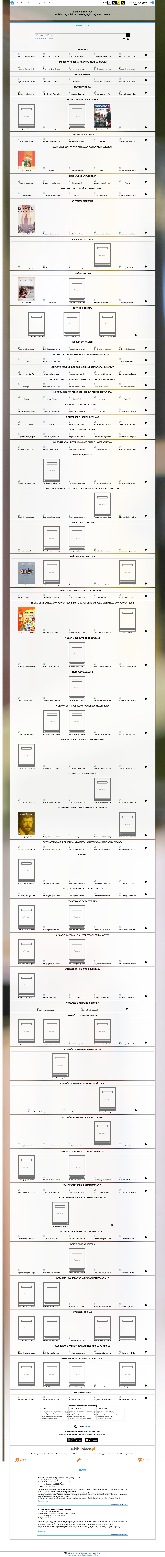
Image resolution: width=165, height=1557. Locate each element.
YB (118, 2)
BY (123, 2)
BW (113, 2)
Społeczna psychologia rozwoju (105, 1416)
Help (38, 3)
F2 (144, 2)
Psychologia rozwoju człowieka (49, 1418)
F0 (135, 2)
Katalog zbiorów (82, 25)
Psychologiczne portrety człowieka (50, 1413)
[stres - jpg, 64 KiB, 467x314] (41, 1531)
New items (21, 3)
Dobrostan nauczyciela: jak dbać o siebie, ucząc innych (59, 1478)
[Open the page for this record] (27, 54)
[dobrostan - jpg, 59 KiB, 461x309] (43, 1501)
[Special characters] (128, 38)
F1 (139, 2)
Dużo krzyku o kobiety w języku (105, 1411)
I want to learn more (74, 1555)
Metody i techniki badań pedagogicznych (52, 1411)
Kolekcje (50, 38)
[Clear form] (123, 38)
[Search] (128, 35)
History (30, 3)
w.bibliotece (75, 1454)
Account (47, 3)
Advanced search (40, 38)
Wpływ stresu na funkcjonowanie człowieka (54, 1509)
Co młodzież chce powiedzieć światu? (107, 1414)
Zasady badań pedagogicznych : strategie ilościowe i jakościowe (58, 1416)
